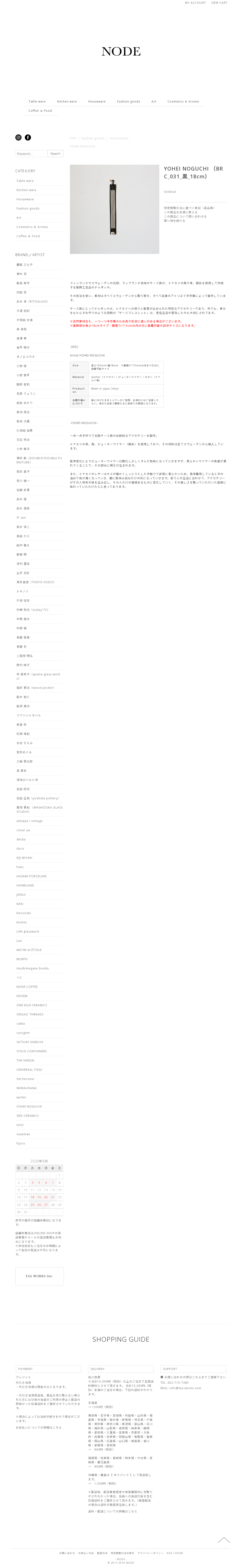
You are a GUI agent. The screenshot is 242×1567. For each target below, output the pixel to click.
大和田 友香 (25, 320)
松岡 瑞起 (23, 734)
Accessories (119, 138)
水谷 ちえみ (25, 743)
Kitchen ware (67, 101)
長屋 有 (22, 647)
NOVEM (22, 996)
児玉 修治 (23, 440)
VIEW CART (219, 3)
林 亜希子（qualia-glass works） (38, 676)
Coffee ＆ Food (40, 111)
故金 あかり (25, 403)
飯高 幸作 (23, 283)
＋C (19, 978)
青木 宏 (22, 274)
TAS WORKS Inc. (40, 1276)
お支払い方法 (86, 1553)
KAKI (20, 904)
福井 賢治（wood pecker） (36, 688)
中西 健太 (23, 619)
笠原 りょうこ (26, 394)
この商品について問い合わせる (185, 216)
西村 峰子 (23, 665)
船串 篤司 (23, 706)
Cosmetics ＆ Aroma (183, 101)
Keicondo (24, 913)
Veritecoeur (26, 1079)
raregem (23, 1033)
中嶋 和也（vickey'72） (33, 610)
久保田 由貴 (25, 430)
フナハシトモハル (29, 715)
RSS (169, 1553)
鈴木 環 (22, 499)
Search (55, 153)
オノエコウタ (26, 357)
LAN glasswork (28, 931)
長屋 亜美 (23, 637)
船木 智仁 (23, 697)
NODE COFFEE (27, 987)
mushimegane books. (33, 968)
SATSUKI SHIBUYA (30, 1042)
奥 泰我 (22, 329)
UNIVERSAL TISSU (30, 1070)
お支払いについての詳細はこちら (39, 1428)
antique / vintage (30, 821)
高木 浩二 (23, 527)
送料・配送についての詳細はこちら (112, 1511)
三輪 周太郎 (25, 761)
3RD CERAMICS (28, 1116)
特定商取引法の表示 (122, 1553)
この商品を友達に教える (181, 212)
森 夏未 (22, 771)
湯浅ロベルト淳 (27, 780)
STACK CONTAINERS (32, 1051)
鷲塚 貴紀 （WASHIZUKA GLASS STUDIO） (40, 809)
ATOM (179, 1553)
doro (20, 849)
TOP (73, 138)
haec (20, 867)
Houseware (97, 101)
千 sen (21, 518)
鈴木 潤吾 (23, 508)
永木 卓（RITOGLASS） (33, 302)
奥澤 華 (22, 338)
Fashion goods (128, 101)
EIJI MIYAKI (24, 858)
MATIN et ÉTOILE (29, 950)
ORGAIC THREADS (30, 1014)
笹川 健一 (23, 481)
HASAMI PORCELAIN (32, 876)
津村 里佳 (23, 564)
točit (20, 1125)
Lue (19, 941)
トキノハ (23, 591)
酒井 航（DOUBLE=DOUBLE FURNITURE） (39, 460)
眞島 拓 (22, 725)
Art (153, 101)
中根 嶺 (22, 628)
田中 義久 (23, 545)
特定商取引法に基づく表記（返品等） (190, 208)
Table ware (37, 101)
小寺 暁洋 (23, 449)
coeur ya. (24, 830)
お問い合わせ (67, 1553)
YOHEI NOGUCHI (82, 146)
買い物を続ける (175, 221)
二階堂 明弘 (25, 656)
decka (21, 839)
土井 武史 (23, 573)
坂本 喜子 (23, 472)
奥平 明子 (23, 348)
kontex (22, 922)
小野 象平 (23, 375)
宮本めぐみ (24, 752)
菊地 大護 (23, 421)
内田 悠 (22, 292)
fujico (21, 1143)
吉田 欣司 (23, 789)
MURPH (22, 959)
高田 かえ (23, 536)
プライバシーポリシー (151, 1553)
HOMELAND (25, 885)
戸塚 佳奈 (23, 601)
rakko (21, 1024)
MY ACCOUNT (195, 3)
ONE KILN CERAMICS (32, 1005)
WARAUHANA (27, 1088)
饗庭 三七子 (25, 265)
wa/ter (21, 1097)
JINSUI (21, 895)
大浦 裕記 (23, 311)
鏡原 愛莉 (23, 384)
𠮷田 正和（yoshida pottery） (39, 798)
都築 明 (22, 554)
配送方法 (102, 1553)
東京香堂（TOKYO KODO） (36, 582)
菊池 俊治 (23, 412)
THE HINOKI (26, 1060)
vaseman (23, 1134)
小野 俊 (22, 366)
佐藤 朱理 (23, 490)
